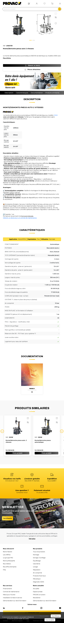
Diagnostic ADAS (38, 582)
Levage (35, 567)
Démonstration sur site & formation (14, 600)
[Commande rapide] (29, 3)
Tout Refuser (56, 616)
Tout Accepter (50, 620)
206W (56, 115)
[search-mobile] (59, 9)
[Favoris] (45, 3)
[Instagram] (41, 608)
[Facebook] (23, 608)
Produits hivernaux (39, 576)
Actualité (36, 588)
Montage (36, 555)
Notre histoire (7, 552)
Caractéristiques (22, 93)
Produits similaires (52, 93)
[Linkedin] (4, 608)
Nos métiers (7, 564)
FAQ (4, 570)
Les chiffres (6, 555)
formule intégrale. (27, 216)
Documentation (37, 93)
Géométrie (36, 564)
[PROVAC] (12, 3)
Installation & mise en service (12, 597)
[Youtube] (60, 608)
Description (9, 93)
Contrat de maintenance (11, 591)
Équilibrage (37, 561)
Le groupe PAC (8, 558)
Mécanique (36, 579)
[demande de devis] (32, 80)
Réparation (36, 570)
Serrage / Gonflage (39, 558)
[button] (60, 3)
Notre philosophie (9, 561)
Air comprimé (37, 573)
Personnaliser (44, 616)
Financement (7, 588)
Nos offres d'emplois (9, 567)
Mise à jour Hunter (9, 594)
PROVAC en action (39, 594)
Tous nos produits (39, 552)
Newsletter (36, 597)
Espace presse (37, 591)
